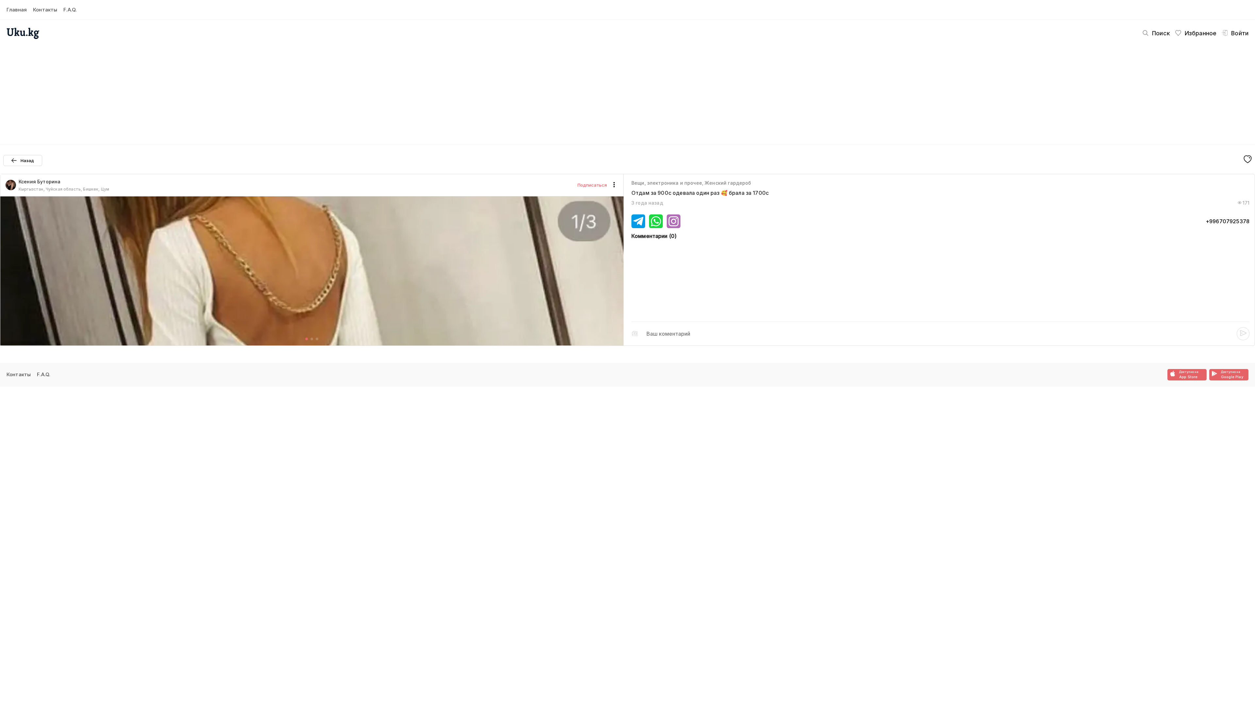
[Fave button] (1248, 159)
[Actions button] (614, 185)
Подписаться (592, 185)
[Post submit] (1243, 333)
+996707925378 (1227, 221)
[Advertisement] (627, 90)
